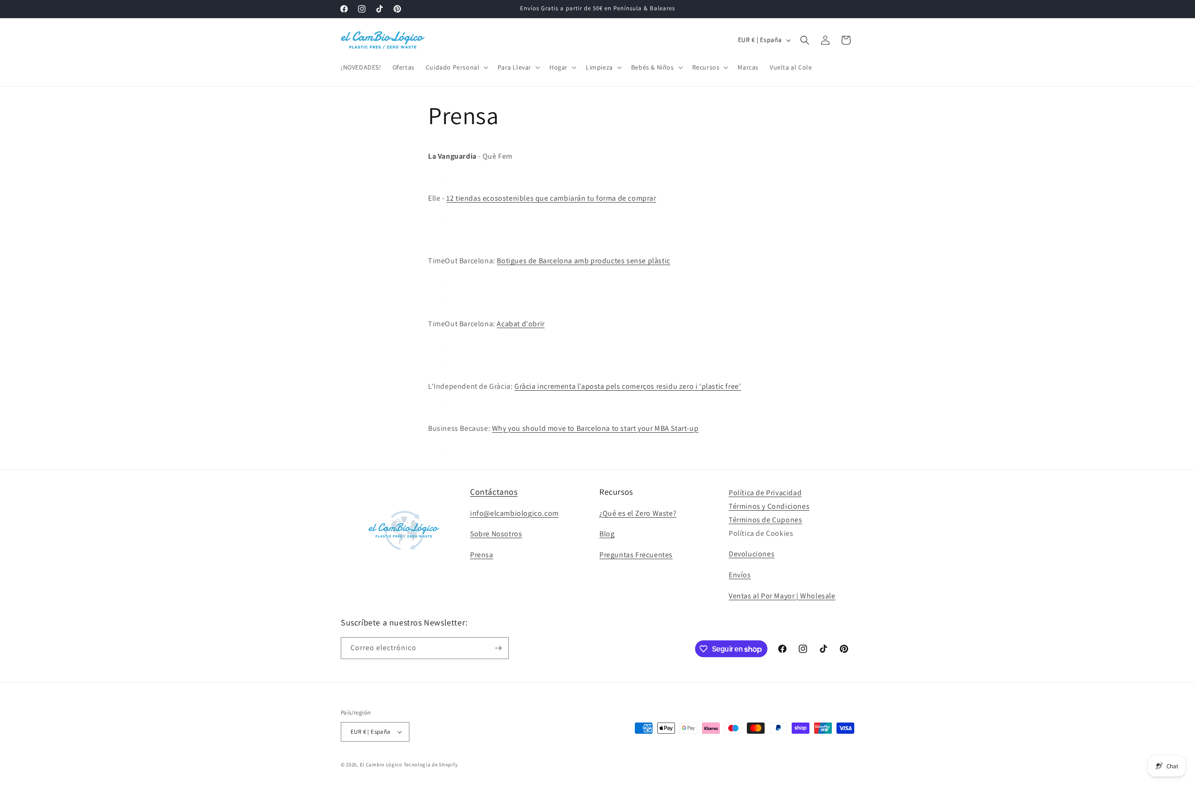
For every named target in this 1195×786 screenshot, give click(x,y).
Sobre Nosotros (496, 534)
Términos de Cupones (765, 520)
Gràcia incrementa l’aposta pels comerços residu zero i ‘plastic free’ (627, 386)
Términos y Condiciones (769, 506)
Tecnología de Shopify (431, 764)
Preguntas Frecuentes (636, 555)
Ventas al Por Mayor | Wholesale (782, 596)
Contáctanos (494, 491)
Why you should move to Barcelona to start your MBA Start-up (595, 428)
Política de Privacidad (765, 493)
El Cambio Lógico (381, 764)
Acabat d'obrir (520, 324)
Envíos (740, 575)
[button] (456, 67)
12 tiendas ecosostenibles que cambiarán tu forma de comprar (551, 198)
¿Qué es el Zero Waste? (637, 513)
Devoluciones (751, 554)
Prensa (481, 555)
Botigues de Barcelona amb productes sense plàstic (583, 261)
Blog (606, 534)
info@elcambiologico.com (514, 513)
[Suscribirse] (498, 648)
